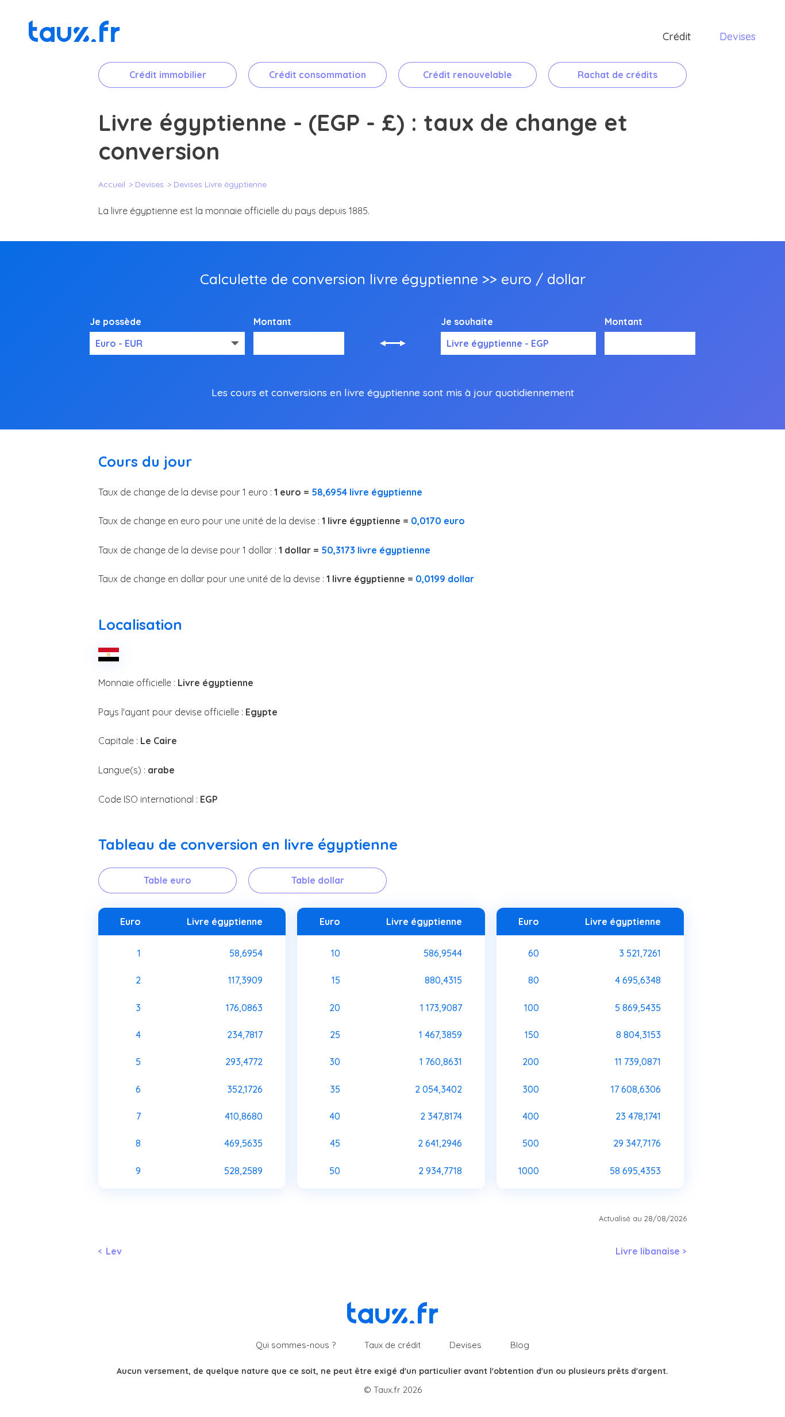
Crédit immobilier (167, 74)
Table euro (167, 880)
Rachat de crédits (617, 74)
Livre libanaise (647, 1251)
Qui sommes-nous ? (296, 1344)
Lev (114, 1251)
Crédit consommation (317, 74)
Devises (737, 36)
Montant (272, 322)
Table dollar (317, 880)
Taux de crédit (392, 1344)
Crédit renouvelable (467, 74)
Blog (519, 1344)
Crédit (677, 36)
